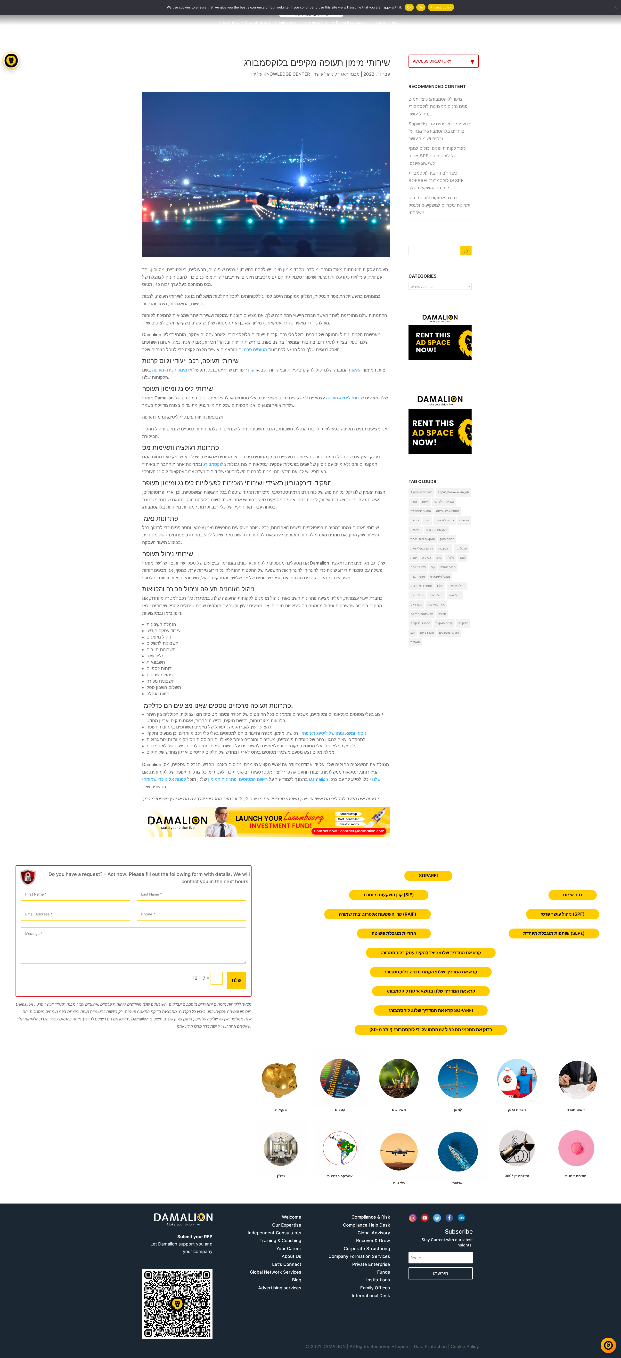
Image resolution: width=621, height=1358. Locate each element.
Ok (409, 7)
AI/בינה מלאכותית (421, 492)
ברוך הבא (231, 23)
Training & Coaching (280, 1240)
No (421, 7)
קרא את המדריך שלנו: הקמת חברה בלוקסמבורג (430, 971)
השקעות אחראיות (436, 530)
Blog (296, 1279)
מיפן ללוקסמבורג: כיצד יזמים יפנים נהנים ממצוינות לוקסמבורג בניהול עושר (439, 106)
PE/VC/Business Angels (453, 492)
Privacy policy (441, 7)
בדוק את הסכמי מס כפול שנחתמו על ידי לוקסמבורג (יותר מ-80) (430, 1029)
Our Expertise (286, 1225)
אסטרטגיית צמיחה (447, 511)
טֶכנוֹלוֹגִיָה (461, 548)
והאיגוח (356, 369)
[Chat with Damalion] (608, 1345)
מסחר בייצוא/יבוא (421, 586)
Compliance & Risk (370, 1217)
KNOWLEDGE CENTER (286, 74)
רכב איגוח (572, 894)
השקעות (415, 530)
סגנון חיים (416, 604)
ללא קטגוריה (418, 567)
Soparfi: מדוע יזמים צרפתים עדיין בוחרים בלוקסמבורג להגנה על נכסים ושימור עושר (440, 131)
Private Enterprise (371, 1264)
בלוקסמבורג (214, 464)
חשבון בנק (444, 548)
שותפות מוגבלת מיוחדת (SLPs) (554, 933)
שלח (236, 980)
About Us (291, 1256)
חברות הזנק (447, 539)
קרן (251, 369)
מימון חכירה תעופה (169, 369)
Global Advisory (374, 1232)
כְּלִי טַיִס (426, 557)
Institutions (378, 1279)
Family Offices (375, 1287)
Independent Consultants (274, 1232)
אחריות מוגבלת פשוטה (394, 933)
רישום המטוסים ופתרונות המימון (238, 779)
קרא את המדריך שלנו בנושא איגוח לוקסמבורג (431, 991)
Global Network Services (275, 1272)
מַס (433, 567)
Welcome (291, 1217)
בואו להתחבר (386, 23)
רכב (412, 632)
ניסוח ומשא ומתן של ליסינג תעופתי (334, 733)
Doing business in (351, 23)
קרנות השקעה (444, 623)
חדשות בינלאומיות (421, 548)
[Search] (466, 250)
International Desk (371, 1295)
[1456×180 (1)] (266, 835)
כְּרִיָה (438, 557)
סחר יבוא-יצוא (436, 604)
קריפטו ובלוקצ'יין (420, 623)
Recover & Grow (373, 1240)
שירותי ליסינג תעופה (345, 397)
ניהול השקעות (457, 586)
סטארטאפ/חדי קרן (421, 614)
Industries (287, 23)
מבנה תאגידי (348, 74)
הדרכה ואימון (316, 23)
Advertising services (279, 1287)
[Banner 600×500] (440, 442)
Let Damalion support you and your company (181, 1244)
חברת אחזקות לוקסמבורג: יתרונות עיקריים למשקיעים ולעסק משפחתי (439, 205)
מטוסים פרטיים (252, 349)
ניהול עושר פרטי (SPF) (563, 914)
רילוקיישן (463, 623)
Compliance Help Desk (366, 1225)
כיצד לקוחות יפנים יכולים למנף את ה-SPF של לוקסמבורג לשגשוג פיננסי (437, 156)
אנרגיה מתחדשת (420, 511)
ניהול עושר (324, 74)
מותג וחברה (417, 576)
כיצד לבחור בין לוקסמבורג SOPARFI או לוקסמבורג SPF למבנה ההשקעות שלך (436, 180)
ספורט (442, 614)
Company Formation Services (359, 1256)
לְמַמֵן (462, 557)
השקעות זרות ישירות (422, 539)
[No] (615, 7)
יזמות (413, 557)
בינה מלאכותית (444, 520)
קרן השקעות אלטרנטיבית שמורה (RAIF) (377, 914)
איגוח (425, 501)
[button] (11, 679)
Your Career (288, 1248)
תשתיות (415, 642)
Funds (383, 1272)
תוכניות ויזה (427, 632)
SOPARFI (428, 875)
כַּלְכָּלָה (450, 557)
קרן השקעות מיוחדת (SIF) (389, 894)
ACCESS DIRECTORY (432, 61)
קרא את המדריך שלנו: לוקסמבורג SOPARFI (431, 1010)
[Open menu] (11, 60)
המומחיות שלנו (257, 23)
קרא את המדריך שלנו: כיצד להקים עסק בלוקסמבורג (431, 952)
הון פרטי (464, 520)
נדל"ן (440, 586)
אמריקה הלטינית (444, 501)
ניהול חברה (417, 595)
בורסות (414, 520)
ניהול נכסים (436, 595)
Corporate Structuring (367, 1248)
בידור (427, 520)
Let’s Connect (286, 1264)
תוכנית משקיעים (449, 632)
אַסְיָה (413, 501)
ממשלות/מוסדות (440, 576)
